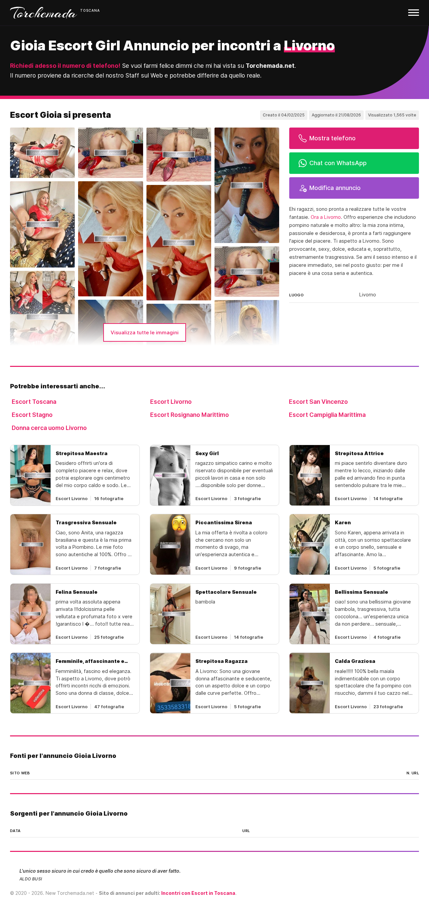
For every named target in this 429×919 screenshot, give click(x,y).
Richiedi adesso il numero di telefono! (65, 65)
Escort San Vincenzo (318, 401)
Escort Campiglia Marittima (327, 414)
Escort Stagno (32, 414)
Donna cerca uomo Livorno (49, 427)
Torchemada (43, 13)
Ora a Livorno (326, 217)
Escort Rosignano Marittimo (189, 414)
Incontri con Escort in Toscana (198, 893)
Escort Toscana (34, 401)
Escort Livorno (171, 401)
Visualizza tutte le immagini (145, 332)
